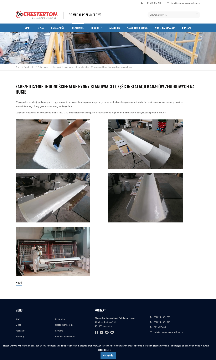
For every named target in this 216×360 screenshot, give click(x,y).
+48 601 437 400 (153, 3)
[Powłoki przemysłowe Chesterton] (58, 15)
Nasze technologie (64, 325)
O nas (18, 325)
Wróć (19, 283)
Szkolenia (60, 319)
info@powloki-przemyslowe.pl (185, 3)
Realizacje (21, 330)
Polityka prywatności (65, 336)
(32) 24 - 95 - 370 (162, 322)
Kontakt (59, 330)
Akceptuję (108, 355)
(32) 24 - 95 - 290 (162, 317)
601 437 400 (160, 327)
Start (18, 319)
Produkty (20, 336)
